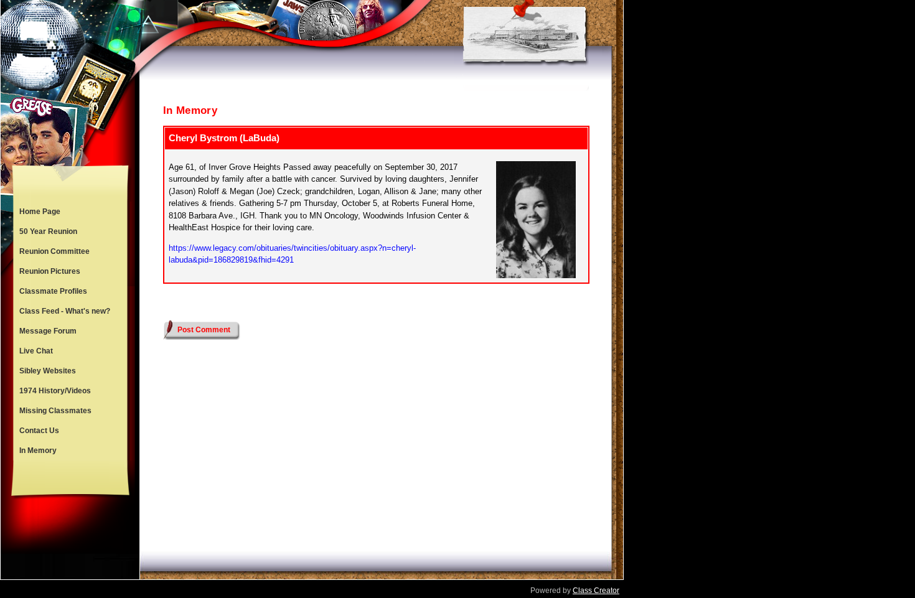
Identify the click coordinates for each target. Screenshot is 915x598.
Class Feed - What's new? (64, 311)
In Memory (38, 450)
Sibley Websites (47, 371)
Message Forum (48, 331)
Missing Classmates (55, 410)
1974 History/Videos (55, 390)
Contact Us (39, 430)
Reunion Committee (54, 251)
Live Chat (36, 351)
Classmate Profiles (53, 291)
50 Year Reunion (48, 231)
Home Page (39, 211)
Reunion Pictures (49, 271)
